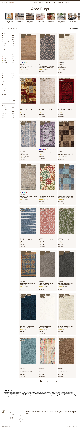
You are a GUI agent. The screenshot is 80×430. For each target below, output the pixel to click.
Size (4, 33)
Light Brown (46, 149)
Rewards (20, 422)
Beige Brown (21, 192)
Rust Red (26, 192)
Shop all (35, 2)
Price (4, 94)
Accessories (67, 2)
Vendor (5, 81)
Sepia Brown (21, 62)
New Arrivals (12, 414)
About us (20, 413)
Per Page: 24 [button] (13, 28)
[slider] (2, 97)
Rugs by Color (60, 2)
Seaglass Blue (24, 62)
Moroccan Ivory (59, 62)
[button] (74, 28)
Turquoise (24, 192)
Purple (44, 149)
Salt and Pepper (63, 62)
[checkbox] (8, 35)
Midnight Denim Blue (23, 62)
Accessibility (21, 419)
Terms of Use (75, 426)
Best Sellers (12, 415)
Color (4, 49)
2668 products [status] (5, 28)
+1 (48, 149)
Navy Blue (23, 192)
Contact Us (21, 415)
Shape (4, 65)
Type (4, 88)
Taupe (61, 62)
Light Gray (42, 149)
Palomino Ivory (26, 62)
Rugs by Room (47, 2)
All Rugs (11, 412)
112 (54, 381)
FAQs (20, 421)
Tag (4, 105)
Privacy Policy (69, 426)
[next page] (56, 381)
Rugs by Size (54, 2)
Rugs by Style (41, 2)
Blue (40, 149)
